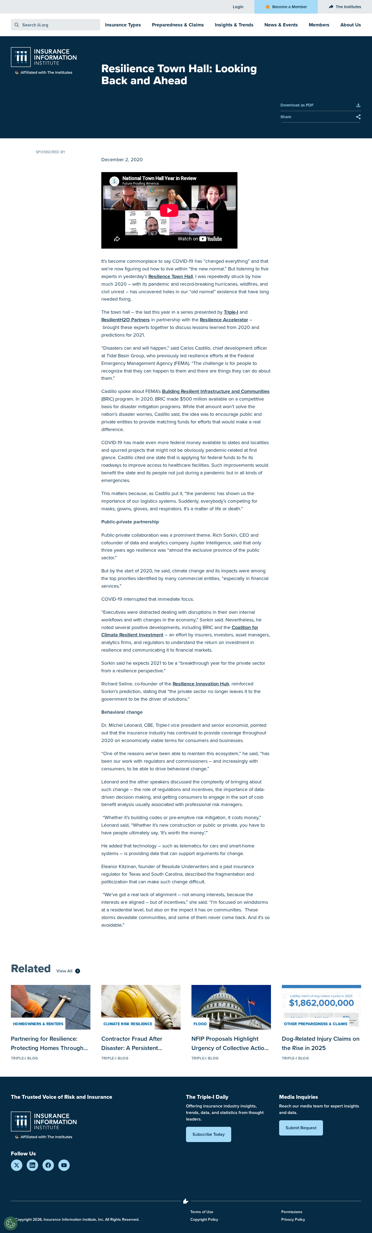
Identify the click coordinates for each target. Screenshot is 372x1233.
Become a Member (289, 7)
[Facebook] (48, 1165)
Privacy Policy (293, 1219)
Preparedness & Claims (178, 24)
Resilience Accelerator (224, 319)
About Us (350, 24)
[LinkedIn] (32, 1165)
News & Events (281, 24)
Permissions (291, 1211)
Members (319, 24)
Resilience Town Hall (170, 276)
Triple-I (231, 312)
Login (238, 7)
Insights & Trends (234, 24)
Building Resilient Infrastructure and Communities (216, 391)
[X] (16, 1165)
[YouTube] (64, 1165)
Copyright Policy (204, 1219)
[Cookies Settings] (10, 1223)
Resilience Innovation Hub (201, 683)
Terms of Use (201, 1211)
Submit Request (301, 1128)
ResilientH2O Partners (125, 319)
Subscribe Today (209, 1134)
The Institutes (348, 7)
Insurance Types (123, 24)
